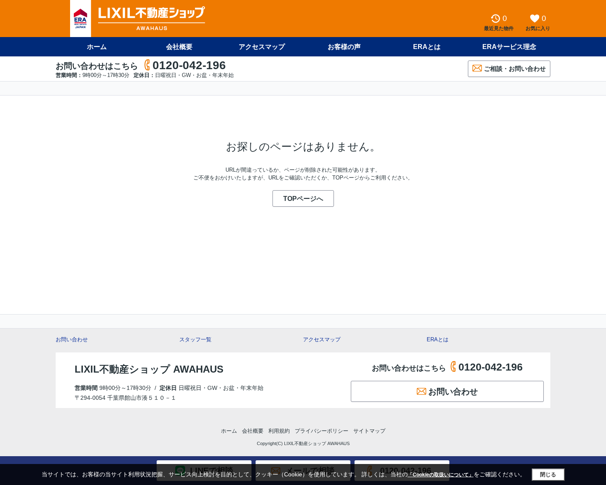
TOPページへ (303, 198)
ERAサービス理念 (509, 46)
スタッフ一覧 (195, 339)
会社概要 (179, 46)
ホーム (97, 46)
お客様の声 (344, 46)
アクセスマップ (322, 339)
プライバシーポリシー (321, 431)
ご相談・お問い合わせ (515, 68)
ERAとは (427, 46)
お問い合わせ (72, 339)
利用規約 (279, 431)
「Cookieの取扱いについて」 (441, 475)
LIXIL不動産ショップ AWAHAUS (149, 369)
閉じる (548, 474)
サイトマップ (369, 431)
